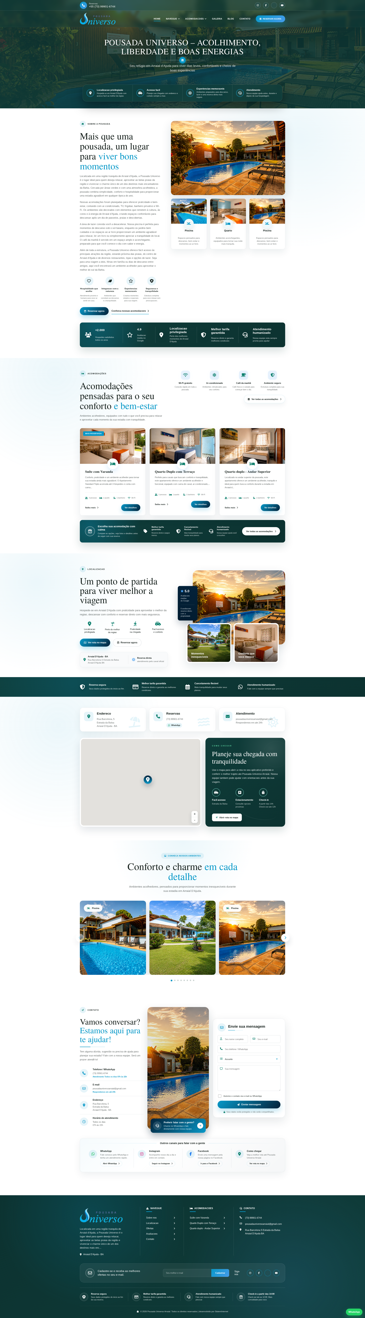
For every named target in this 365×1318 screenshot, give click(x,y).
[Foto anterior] (80, 938)
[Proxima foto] (285, 938)
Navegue (171, 19)
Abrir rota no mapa (228, 817)
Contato (245, 19)
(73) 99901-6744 (100, 1073)
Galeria (217, 19)
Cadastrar (220, 1273)
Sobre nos (151, 1217)
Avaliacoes (151, 1234)
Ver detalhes (131, 507)
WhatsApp (175, 725)
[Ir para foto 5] (184, 980)
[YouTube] (282, 5)
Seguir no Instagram (161, 1163)
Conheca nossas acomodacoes (128, 311)
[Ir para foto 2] (175, 980)
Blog (231, 19)
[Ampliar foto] (182, 938)
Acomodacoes (194, 19)
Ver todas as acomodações (265, 399)
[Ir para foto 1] (171, 980)
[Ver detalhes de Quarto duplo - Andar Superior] (252, 446)
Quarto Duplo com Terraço (175, 471)
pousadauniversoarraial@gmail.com (109, 1088)
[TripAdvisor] (274, 5)
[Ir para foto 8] (193, 980)
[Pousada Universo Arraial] (97, 18)
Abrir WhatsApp (110, 1163)
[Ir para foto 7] (190, 980)
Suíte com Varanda (99, 471)
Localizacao (152, 1223)
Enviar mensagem (251, 1104)
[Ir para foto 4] (181, 980)
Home (157, 19)
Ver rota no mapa (97, 642)
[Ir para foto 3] (178, 980)
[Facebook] (266, 5)
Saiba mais (90, 507)
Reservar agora (272, 19)
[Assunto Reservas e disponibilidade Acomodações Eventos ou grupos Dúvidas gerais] (249, 1059)
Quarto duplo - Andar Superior (248, 471)
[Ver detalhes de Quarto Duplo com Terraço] (182, 446)
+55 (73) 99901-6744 (102, 6)
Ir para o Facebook (209, 1163)
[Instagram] (258, 5)
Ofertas (149, 1228)
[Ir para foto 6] (187, 980)
